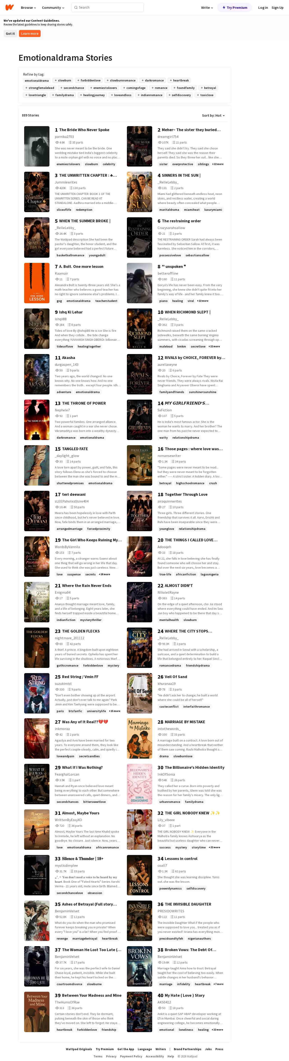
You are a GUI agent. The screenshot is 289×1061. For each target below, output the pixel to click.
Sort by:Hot (211, 115)
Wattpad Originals (79, 1049)
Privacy (111, 1056)
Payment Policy (131, 1056)
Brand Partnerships (187, 1049)
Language (145, 1049)
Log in (263, 7)
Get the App (125, 1049)
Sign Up (278, 7)
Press (219, 1049)
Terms (98, 1056)
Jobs (208, 1049)
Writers (161, 1049)
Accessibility (155, 1056)
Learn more (29, 33)
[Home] (9, 7)
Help (171, 1056)
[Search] (76, 7)
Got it (10, 33)
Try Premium (237, 7)
